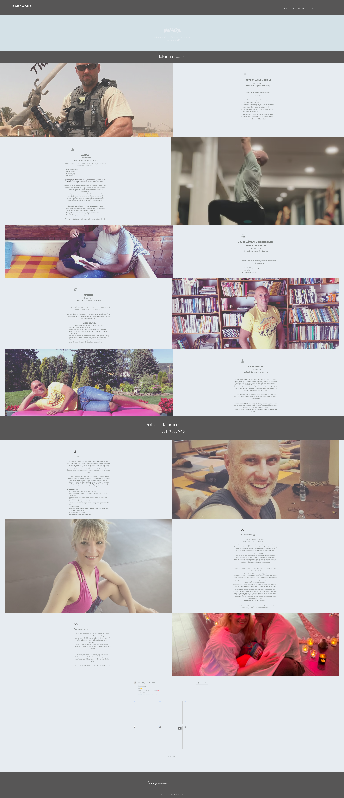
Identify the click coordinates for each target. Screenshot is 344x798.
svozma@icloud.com (158, 783)
